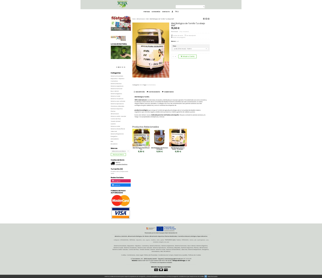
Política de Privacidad (150, 255)
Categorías (156, 12)
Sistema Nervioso (116, 83)
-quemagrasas (201, 240)
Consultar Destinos (121, 164)
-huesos (178, 240)
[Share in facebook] (204, 19)
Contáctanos (131, 255)
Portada (147, 12)
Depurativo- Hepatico (117, 78)
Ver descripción (191, 35)
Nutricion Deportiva (117, 109)
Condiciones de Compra (165, 255)
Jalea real (114, 131)
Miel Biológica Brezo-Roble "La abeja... (178, 148)
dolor (165, 242)
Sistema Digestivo (116, 94)
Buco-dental (115, 91)
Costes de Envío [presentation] (154, 92)
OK (206, 276)
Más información (212, 276)
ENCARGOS (114, 144)
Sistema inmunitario (117, 76)
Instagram (117, 181)
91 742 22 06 (187, 259)
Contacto (166, 12)
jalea (168, 242)
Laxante (113, 124)
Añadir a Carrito (188, 56)
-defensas (132, 240)
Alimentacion (115, 114)
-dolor (157, 240)
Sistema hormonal (116, 88)
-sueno (207, 240)
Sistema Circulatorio (117, 99)
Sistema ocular (115, 126)
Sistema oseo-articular (118, 101)
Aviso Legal (139, 255)
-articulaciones (124, 240)
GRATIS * (118, 162)
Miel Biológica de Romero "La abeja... (159, 148)
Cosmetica (114, 81)
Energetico (114, 136)
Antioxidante (115, 139)
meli (177, 41)
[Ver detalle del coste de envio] (113, 164)
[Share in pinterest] (208, 19)
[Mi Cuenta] (172, 12)
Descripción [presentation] (140, 92)
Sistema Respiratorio (117, 134)
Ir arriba (123, 255)
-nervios (191, 240)
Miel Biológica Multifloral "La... (141, 148)
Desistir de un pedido (180, 255)
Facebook (117, 185)
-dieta (143, 240)
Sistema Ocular (115, 96)
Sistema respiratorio (117, 86)
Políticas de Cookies (194, 255)
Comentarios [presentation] (169, 92)
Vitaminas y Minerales (117, 106)
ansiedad (155, 242)
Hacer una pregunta (179, 37)
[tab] (139, 92)
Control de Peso (116, 119)
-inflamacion (185, 240)
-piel (195, 240)
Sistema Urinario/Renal (118, 129)
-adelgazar (116, 240)
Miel (112, 141)
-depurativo (139, 240)
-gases (162, 240)
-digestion (147, 240)
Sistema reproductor (117, 104)
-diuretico (153, 240)
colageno (161, 242)
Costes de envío (178, 35)
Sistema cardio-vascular (118, 116)
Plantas (113, 111)
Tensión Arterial (115, 121)
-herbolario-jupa (170, 240)
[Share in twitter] (206, 19)
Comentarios (151, 85)
